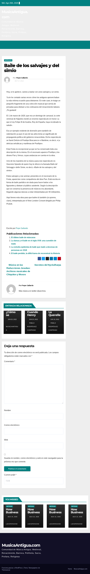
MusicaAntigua (12, 328)
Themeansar (6, 570)
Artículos (8, 60)
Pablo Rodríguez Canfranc (32, 326)
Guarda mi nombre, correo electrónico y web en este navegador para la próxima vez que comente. (33, 460)
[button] (76, 45)
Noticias (9, 506)
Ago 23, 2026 (34, 516)
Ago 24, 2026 (12, 516)
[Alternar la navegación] (85, 45)
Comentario (9, 361)
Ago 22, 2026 (56, 516)
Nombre (7, 410)
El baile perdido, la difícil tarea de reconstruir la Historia (35, 253)
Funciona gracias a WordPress (12, 568)
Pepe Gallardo (22, 78)
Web (6, 440)
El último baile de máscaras (23, 237)
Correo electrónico (11, 425)
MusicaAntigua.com (21, 545)
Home (70, 569)
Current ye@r (10, 475)
